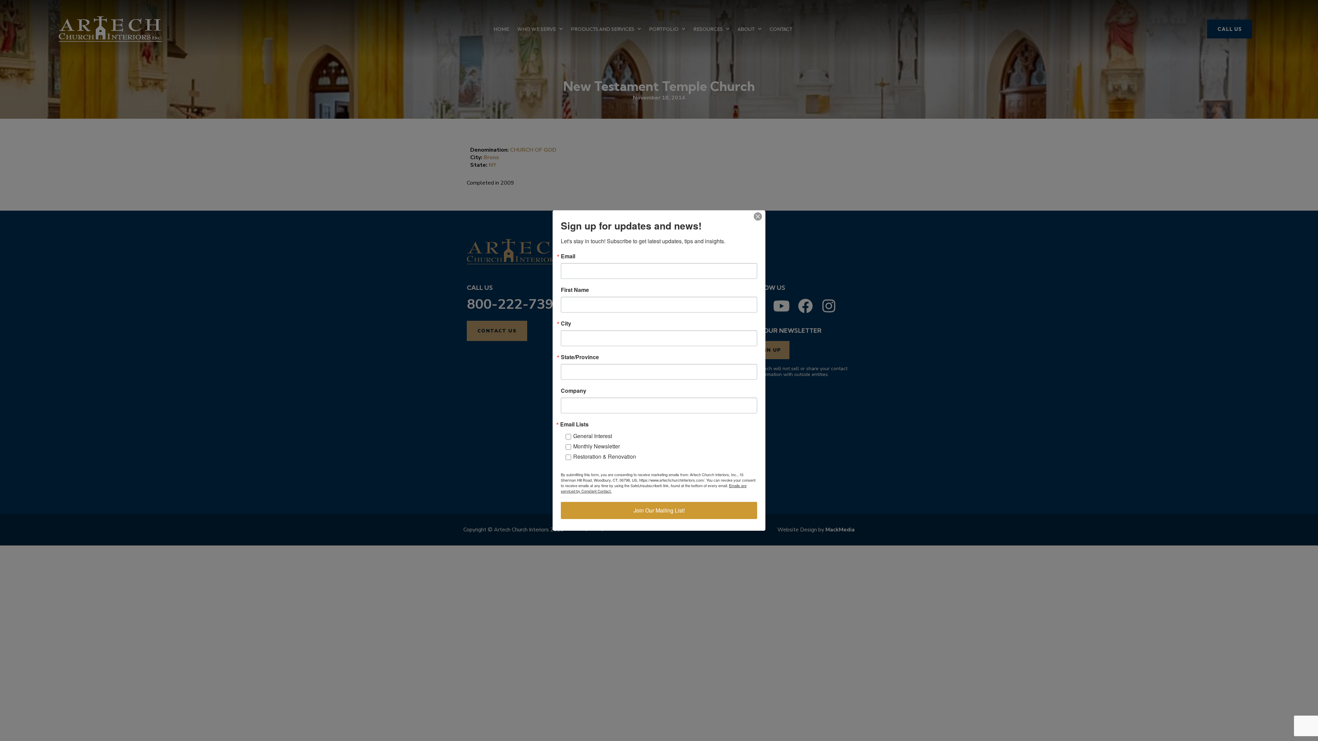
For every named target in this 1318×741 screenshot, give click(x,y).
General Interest (592, 436)
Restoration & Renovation (604, 456)
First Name (575, 290)
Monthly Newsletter (596, 446)
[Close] (757, 216)
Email (568, 256)
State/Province (580, 357)
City (566, 323)
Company (573, 390)
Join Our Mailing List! (659, 510)
